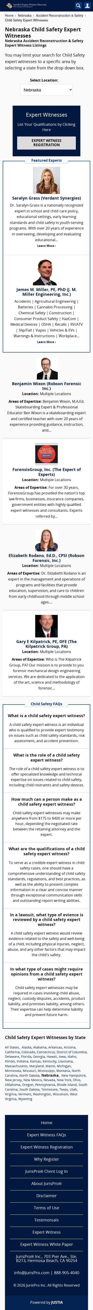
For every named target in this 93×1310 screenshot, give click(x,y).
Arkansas (55, 1047)
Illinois (10, 1061)
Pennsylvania (45, 1085)
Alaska (26, 1047)
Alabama (39, 1047)
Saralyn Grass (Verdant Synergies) (46, 198)
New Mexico (32, 1080)
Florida (26, 1057)
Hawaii (52, 1057)
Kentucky (49, 1061)
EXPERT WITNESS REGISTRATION (46, 143)
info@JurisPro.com (31, 1273)
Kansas (35, 1061)
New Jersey (13, 1080)
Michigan (64, 1066)
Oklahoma (12, 1085)
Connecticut (46, 1052)
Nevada (49, 1080)
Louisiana (65, 1061)
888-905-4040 (66, 1273)
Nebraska (25, 15)
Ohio (76, 1080)
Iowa (62, 1057)
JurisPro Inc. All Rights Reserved (53, 1285)
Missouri (29, 1071)
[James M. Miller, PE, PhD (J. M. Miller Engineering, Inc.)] (46, 271)
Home (9, 15)
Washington (42, 1094)
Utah (73, 1090)
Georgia (39, 1057)
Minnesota (13, 1071)
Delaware (12, 1057)
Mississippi (46, 1071)
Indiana (22, 1061)
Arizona (69, 1047)
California (12, 1052)
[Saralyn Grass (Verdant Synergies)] (46, 180)
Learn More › (46, 246)
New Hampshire (73, 1076)
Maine (50, 1066)
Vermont (24, 1094)
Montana (63, 1071)
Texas (63, 1090)
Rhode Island (67, 1085)
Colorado (28, 1052)
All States (12, 1047)
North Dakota (29, 1076)
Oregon (27, 1085)
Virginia (10, 1094)
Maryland (36, 1066)
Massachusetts (16, 1066)
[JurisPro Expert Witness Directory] (35, 5)
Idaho (71, 1057)
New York (64, 1080)
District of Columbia (72, 1052)
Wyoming (25, 1099)
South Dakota (29, 1090)
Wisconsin (60, 1094)
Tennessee (49, 1090)
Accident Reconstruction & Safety (59, 15)
